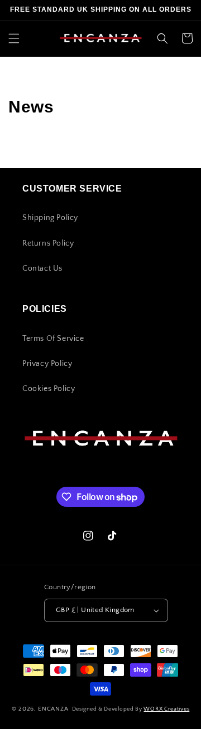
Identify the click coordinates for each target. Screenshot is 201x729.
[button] (14, 38)
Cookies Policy (48, 388)
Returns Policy (48, 243)
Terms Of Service (53, 338)
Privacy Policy (47, 363)
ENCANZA (54, 709)
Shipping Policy (50, 217)
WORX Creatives (166, 709)
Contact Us (42, 268)
